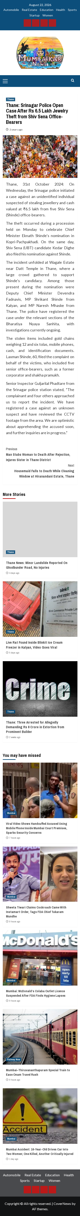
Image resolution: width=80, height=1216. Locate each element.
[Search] (72, 80)
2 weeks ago (14, 737)
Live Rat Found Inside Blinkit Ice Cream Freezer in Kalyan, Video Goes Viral (34, 644)
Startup (34, 15)
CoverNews (62, 1203)
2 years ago (16, 129)
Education (46, 10)
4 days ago (14, 572)
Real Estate (29, 10)
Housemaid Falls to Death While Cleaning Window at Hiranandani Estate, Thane (44, 471)
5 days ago (14, 652)
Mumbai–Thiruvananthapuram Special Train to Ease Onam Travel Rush (38, 1072)
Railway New (13, 1059)
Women (47, 15)
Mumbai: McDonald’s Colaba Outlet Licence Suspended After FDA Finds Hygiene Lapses (35, 993)
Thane (10, 99)
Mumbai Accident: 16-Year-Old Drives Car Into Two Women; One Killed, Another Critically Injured (39, 1151)
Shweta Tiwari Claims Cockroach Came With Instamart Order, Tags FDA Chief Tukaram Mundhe (36, 912)
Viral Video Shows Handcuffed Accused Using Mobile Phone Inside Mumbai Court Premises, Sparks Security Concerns (36, 828)
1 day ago (13, 1158)
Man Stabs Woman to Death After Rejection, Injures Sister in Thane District (38, 454)
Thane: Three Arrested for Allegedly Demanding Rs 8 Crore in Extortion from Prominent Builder (35, 727)
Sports (72, 10)
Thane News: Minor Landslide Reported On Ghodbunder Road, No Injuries (36, 565)
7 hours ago (14, 837)
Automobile (11, 10)
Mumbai (11, 813)
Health (60, 10)
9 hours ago (14, 921)
